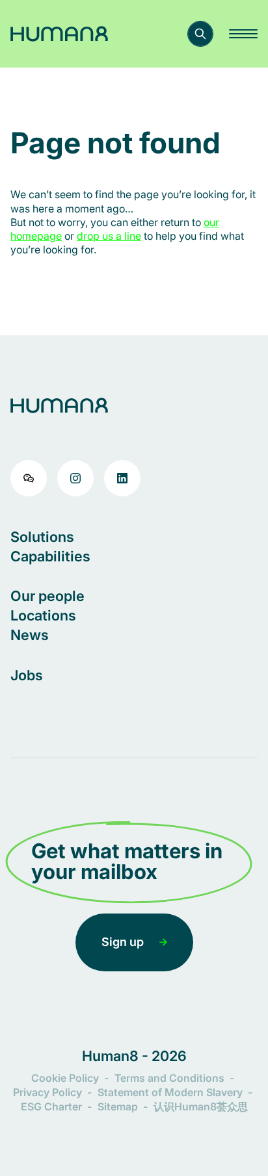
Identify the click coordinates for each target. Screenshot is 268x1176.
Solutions (42, 536)
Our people (47, 595)
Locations (43, 615)
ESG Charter (51, 1106)
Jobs (26, 675)
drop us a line (109, 235)
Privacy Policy (47, 1092)
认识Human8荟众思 (201, 1106)
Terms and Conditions (169, 1077)
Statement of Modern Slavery (170, 1092)
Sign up (122, 942)
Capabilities (50, 556)
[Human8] (59, 34)
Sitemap (118, 1106)
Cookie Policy (65, 1077)
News (29, 634)
